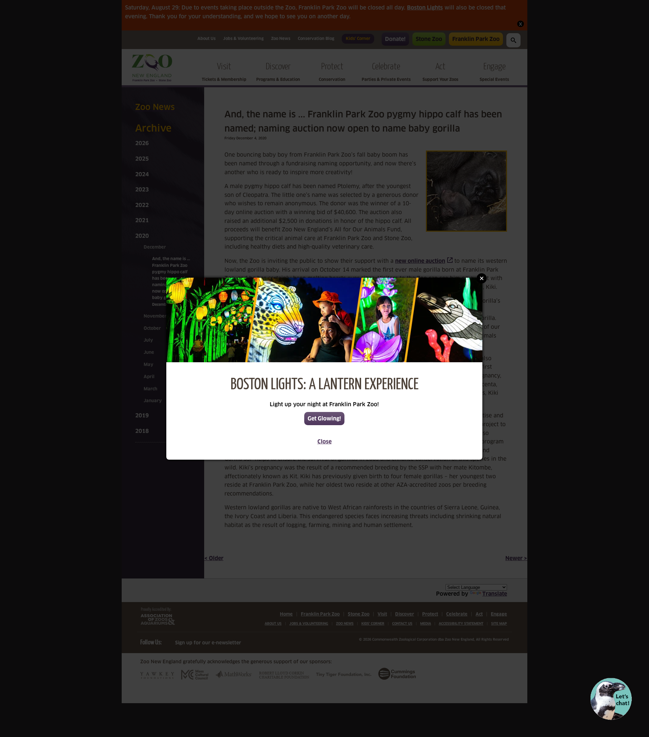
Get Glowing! (324, 418)
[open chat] (611, 699)
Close (324, 441)
